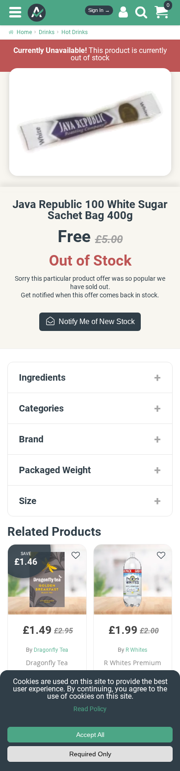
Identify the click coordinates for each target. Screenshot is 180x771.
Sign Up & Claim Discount (90, 456)
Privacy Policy (90, 498)
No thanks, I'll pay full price (90, 483)
